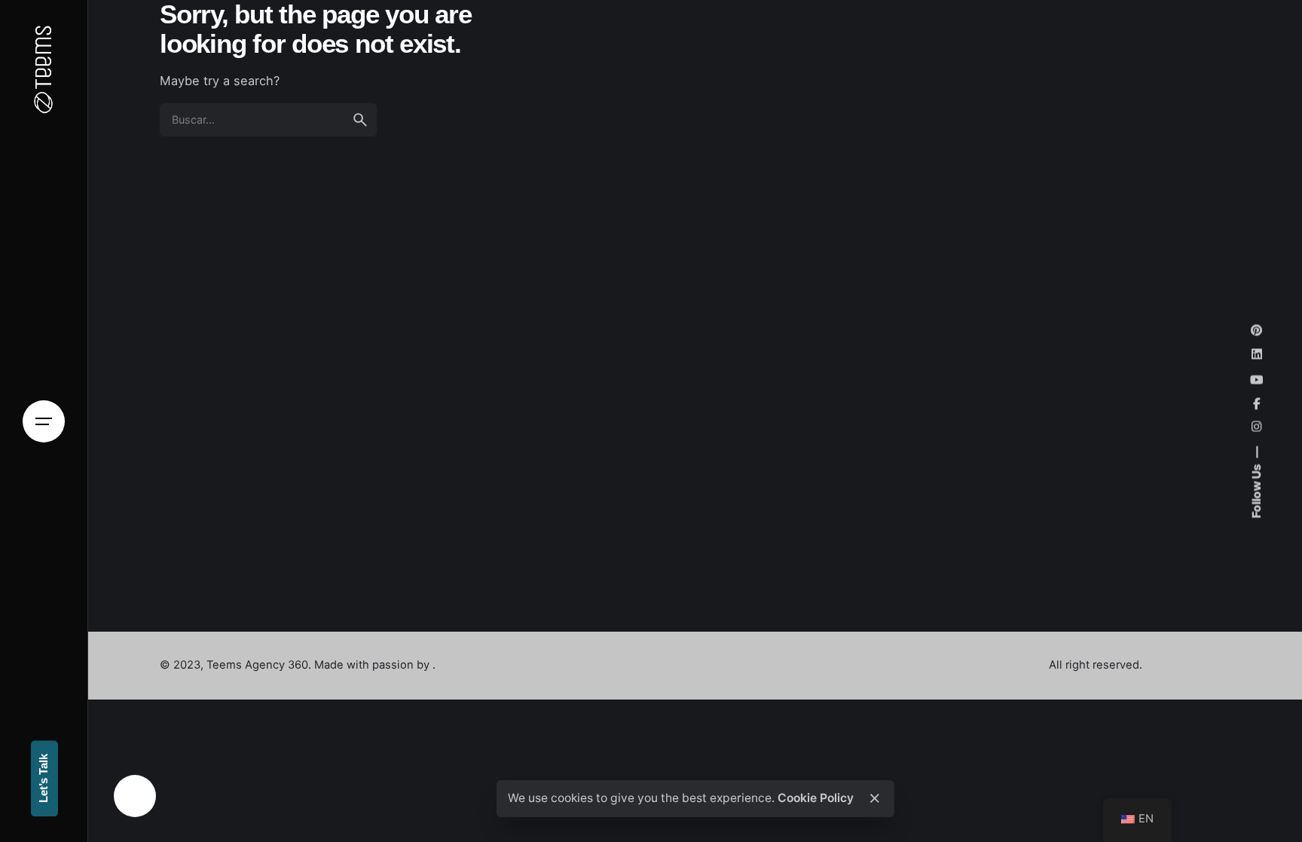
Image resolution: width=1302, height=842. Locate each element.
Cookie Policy (816, 798)
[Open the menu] (44, 421)
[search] (360, 119)
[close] (875, 798)
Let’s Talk (44, 779)
